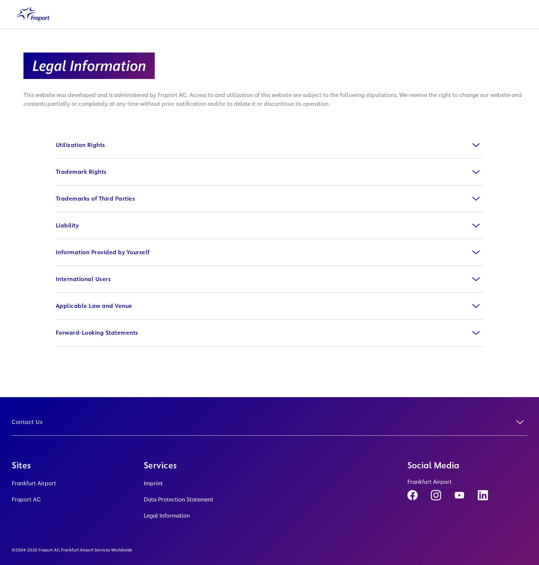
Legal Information (167, 515)
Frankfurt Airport (34, 483)
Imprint (153, 483)
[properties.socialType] (412, 495)
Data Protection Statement (178, 499)
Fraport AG (26, 499)
